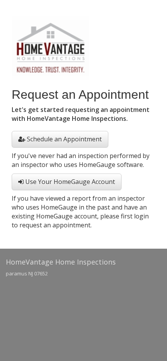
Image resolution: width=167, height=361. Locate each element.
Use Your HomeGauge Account (69, 181)
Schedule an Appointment (63, 139)
